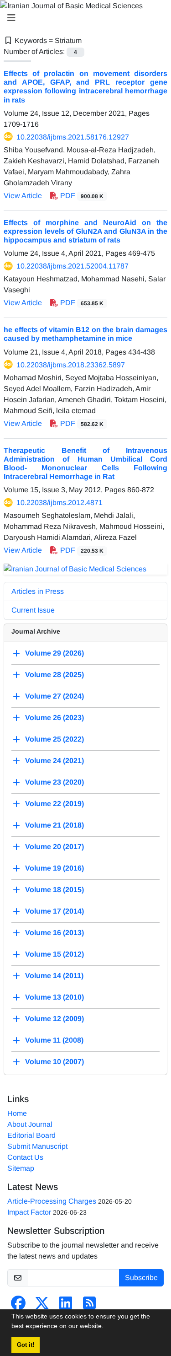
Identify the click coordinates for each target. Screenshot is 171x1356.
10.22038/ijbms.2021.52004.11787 (72, 266)
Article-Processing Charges (51, 1201)
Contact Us (25, 1157)
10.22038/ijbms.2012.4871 (59, 502)
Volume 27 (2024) (54, 696)
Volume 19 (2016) (54, 868)
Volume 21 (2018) (54, 825)
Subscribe (141, 1277)
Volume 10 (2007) (54, 1061)
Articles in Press (37, 591)
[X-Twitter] (42, 1306)
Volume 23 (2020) (54, 782)
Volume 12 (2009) (54, 1018)
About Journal (29, 1124)
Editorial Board (31, 1135)
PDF (81, 195)
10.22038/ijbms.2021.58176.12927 (72, 137)
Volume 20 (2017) (54, 846)
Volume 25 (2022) (54, 739)
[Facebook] (18, 1306)
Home (17, 1113)
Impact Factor (29, 1212)
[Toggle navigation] (83, 17)
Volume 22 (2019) (54, 803)
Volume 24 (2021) (54, 760)
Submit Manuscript (37, 1146)
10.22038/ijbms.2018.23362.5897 (70, 365)
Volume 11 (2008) (54, 1040)
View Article (23, 195)
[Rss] (89, 1306)
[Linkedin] (66, 1306)
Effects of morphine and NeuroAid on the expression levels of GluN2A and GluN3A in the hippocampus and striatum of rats (85, 231)
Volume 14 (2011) (54, 975)
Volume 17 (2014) (54, 911)
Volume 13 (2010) (54, 997)
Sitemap (20, 1168)
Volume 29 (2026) (54, 653)
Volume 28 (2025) (54, 674)
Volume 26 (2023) (54, 717)
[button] (106, 1327)
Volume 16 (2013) (54, 932)
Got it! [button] (25, 1345)
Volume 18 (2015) (54, 889)
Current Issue (33, 610)
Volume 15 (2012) (54, 954)
